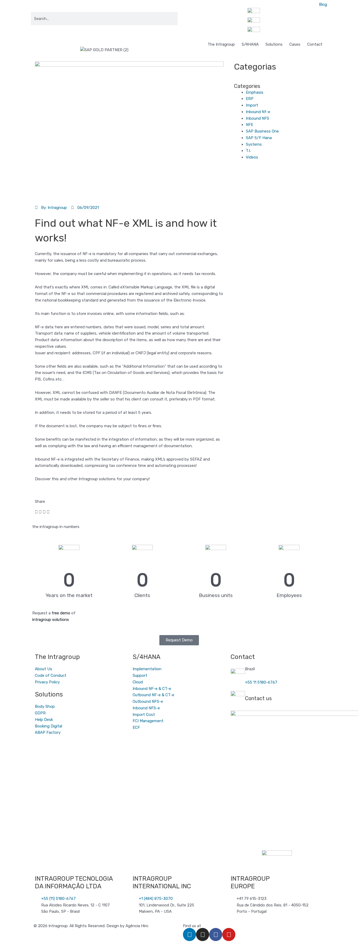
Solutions (274, 44)
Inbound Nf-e (258, 111)
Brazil (250, 669)
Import (252, 105)
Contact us (258, 698)
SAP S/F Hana (259, 137)
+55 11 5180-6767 (261, 682)
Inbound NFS (257, 118)
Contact (314, 44)
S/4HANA (250, 44)
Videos (252, 157)
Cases (294, 44)
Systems (254, 144)
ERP (249, 98)
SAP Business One (262, 131)
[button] (36, 512)
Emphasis (254, 92)
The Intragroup (221, 44)
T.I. (248, 150)
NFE (249, 124)
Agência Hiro (137, 925)
